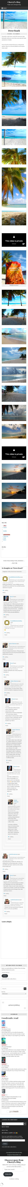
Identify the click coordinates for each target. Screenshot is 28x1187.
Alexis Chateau (12, 644)
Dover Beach (14, 30)
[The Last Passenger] (3, 1043)
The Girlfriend (5, 1066)
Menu (5, 8)
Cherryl (10, 33)
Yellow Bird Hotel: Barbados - (15, 572)
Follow (4, 976)
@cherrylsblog (14, 1005)
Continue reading (14, 1179)
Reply (4, 593)
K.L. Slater (5, 1067)
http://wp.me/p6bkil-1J (13, 612)
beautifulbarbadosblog (14, 577)
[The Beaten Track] (3, 1026)
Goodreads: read (10, 1018)
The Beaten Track (6, 1029)
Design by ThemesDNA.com (14, 1155)
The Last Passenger (7, 1047)
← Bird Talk (14, 563)
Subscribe (8, 1174)
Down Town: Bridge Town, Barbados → (14, 561)
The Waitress (5, 1078)
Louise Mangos (7, 1031)
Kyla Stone (5, 1100)
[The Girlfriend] (3, 1063)
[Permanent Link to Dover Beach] (14, 20)
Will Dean (5, 1048)
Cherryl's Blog (14, 2)
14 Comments (17, 33)
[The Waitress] (4, 1075)
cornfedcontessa (13, 854)
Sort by (3, 992)
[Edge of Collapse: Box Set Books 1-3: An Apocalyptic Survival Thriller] (4, 1093)
